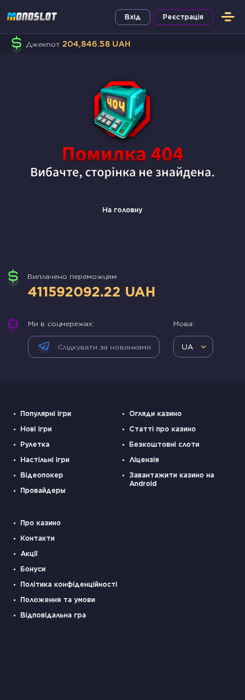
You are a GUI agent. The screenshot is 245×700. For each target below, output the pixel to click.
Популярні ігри (46, 413)
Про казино (41, 522)
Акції (29, 553)
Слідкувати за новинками (104, 347)
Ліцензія (144, 459)
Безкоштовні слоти (164, 444)
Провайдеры (43, 490)
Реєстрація (183, 17)
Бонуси (33, 569)
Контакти (38, 538)
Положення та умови (58, 599)
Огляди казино (155, 413)
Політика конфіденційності (69, 584)
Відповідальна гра (53, 615)
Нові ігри (36, 429)
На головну (122, 209)
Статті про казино (162, 429)
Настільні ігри (45, 459)
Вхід (133, 17)
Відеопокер (42, 475)
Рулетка (35, 444)
